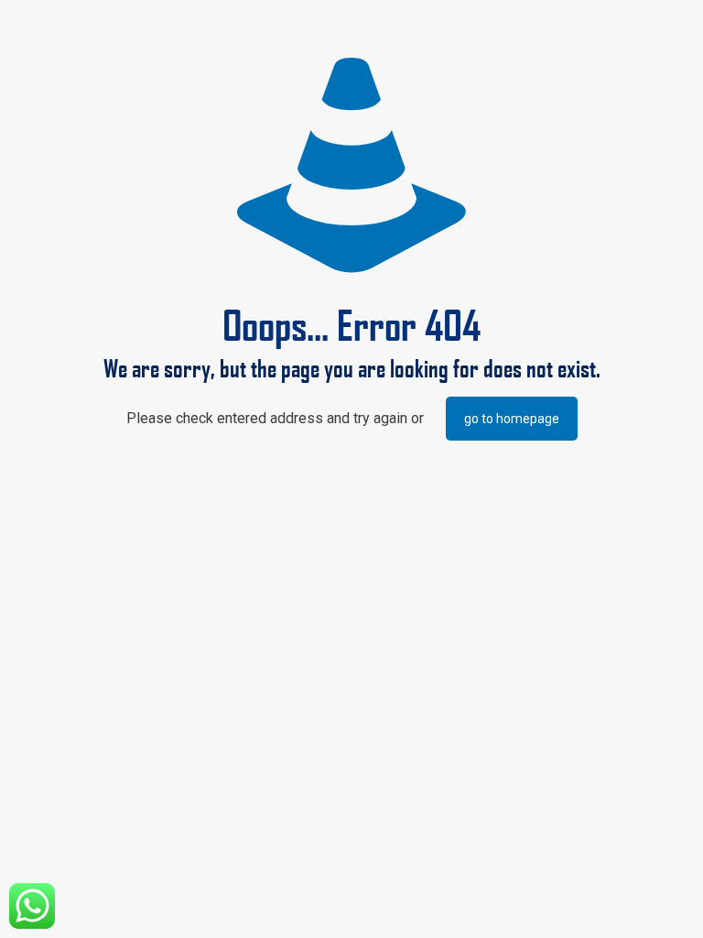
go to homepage (511, 418)
